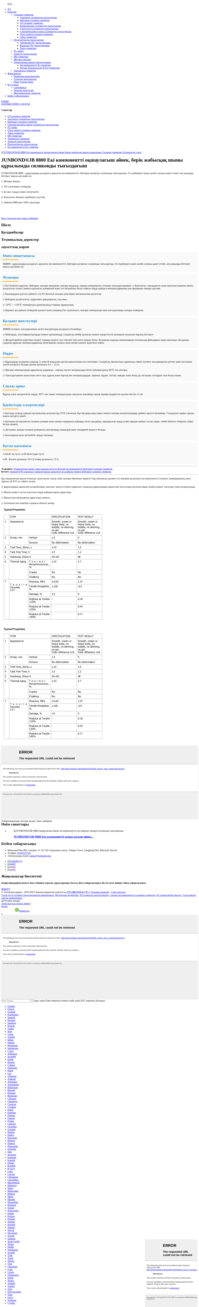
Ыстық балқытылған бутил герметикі (40, 68)
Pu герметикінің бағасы (168, 895)
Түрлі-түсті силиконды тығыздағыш (39, 28)
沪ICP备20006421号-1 (78, 892)
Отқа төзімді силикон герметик (36, 34)
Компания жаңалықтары (27, 76)
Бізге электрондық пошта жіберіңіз (19, 218)
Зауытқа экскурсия (24, 90)
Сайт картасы (118, 892)
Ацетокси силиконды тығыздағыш (38, 17)
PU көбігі (19, 51)
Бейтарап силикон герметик (35, 20)
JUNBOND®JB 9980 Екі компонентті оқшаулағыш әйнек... (54, 836)
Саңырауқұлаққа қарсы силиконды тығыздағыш (45, 31)
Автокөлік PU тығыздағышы (35, 42)
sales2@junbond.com (40, 856)
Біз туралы (13, 84)
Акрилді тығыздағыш (25, 54)
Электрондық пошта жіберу (16, 903)
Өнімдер (11, 12)
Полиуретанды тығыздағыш (29, 40)
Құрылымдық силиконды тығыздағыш (40, 26)
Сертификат (20, 87)
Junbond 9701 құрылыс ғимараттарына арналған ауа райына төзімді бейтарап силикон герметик (60, 471)
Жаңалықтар (14, 73)
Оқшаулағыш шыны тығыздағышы (32, 62)
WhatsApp (24, 911)
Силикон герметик (24, 14)
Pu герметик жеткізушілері (94, 895)
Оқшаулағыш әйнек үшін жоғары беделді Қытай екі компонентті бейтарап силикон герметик (63, 469)
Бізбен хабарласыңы (18, 96)
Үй (9, 9)
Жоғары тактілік (22, 59)
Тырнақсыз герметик (25, 70)
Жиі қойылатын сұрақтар (27, 93)
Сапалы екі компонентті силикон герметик (132, 895)
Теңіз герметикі (28, 48)
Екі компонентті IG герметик (35, 65)
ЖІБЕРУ (5, 889)
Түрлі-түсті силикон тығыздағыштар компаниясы (27, 895)
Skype (4, 906)
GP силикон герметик (31, 23)
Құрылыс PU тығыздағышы (35, 45)
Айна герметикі (28, 37)
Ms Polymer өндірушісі (67, 895)
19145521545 (24, 853)
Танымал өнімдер (99, 892)
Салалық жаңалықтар (25, 79)
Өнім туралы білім (23, 82)
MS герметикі (21, 56)
